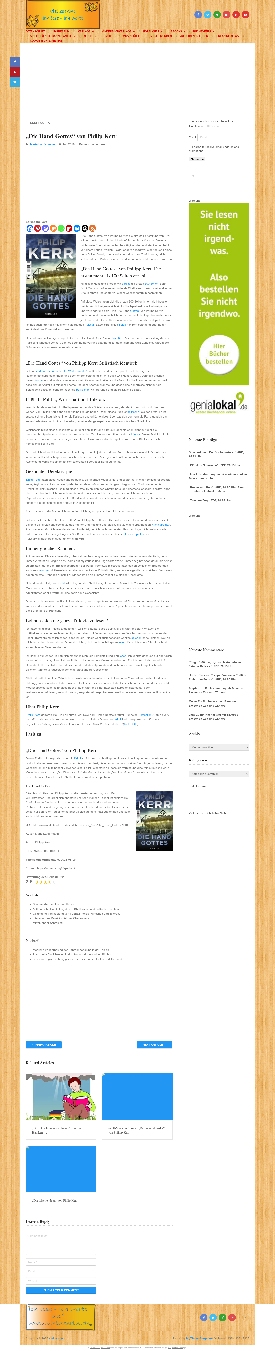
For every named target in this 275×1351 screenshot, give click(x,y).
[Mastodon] (45, 229)
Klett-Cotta (40, 122)
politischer (133, 411)
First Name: (197, 126)
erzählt (61, 583)
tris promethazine (175, 1348)
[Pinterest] (37, 229)
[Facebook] (29, 229)
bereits (126, 283)
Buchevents (202, 31)
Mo (191, 701)
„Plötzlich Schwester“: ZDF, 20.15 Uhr (214, 465)
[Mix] (53, 229)
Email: (193, 137)
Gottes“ (135, 310)
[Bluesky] (76, 229)
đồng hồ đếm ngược (203, 662)
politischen (83, 389)
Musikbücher (132, 36)
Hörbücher (151, 31)
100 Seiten (151, 283)
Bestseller (145, 714)
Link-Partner (197, 786)
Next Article (153, 1044)
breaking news (227, 36)
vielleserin (56, 1338)
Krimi (117, 719)
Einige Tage (33, 479)
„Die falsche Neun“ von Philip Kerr (54, 1200)
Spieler (123, 324)
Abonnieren (197, 159)
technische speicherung (100, 1348)
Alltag (88, 36)
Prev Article (45, 1044)
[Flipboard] (68, 229)
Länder (135, 434)
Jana (192, 714)
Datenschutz (35, 31)
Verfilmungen (161, 36)
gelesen (136, 637)
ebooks (176, 31)
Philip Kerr (117, 338)
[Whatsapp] (61, 229)
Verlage (84, 31)
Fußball (89, 324)
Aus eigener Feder (194, 36)
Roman (39, 380)
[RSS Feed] (92, 229)
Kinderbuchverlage (117, 31)
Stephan (194, 688)
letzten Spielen (134, 534)
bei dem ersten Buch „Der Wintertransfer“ (61, 371)
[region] (137, 77)
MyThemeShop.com (199, 1338)
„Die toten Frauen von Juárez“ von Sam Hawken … (57, 1130)
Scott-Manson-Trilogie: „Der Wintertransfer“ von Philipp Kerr (136, 1130)
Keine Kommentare (92, 144)
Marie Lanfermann (42, 144)
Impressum (61, 31)
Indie (108, 36)
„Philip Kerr (33, 714)
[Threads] (84, 229)
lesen (122, 642)
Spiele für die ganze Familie (51, 36)
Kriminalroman (161, 524)
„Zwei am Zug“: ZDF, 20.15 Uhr (210, 500)
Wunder (44, 570)
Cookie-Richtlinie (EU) (46, 40)
